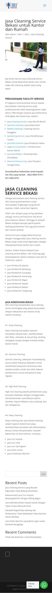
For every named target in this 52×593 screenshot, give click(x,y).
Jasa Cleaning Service (17, 121)
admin (13, 34)
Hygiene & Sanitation (17, 146)
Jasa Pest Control (15, 143)
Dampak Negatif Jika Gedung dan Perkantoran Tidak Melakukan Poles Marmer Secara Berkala (25, 513)
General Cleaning (15, 125)
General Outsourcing (17, 161)
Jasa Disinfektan (14, 154)
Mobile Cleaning (14, 128)
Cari (43, 474)
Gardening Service (15, 136)
